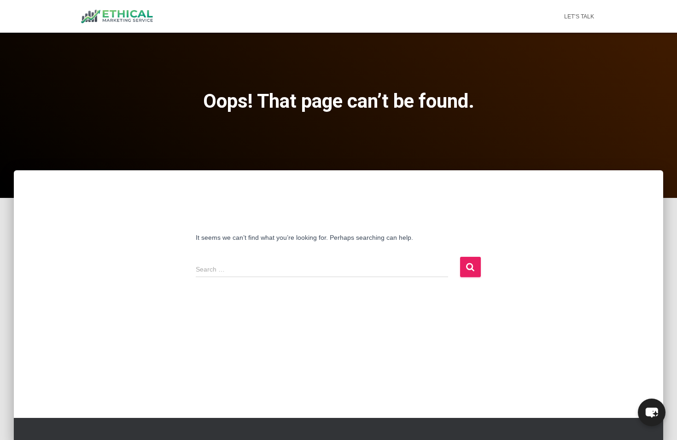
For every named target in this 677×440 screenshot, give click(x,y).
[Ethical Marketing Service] (117, 16)
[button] (651, 412)
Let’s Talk (579, 16)
